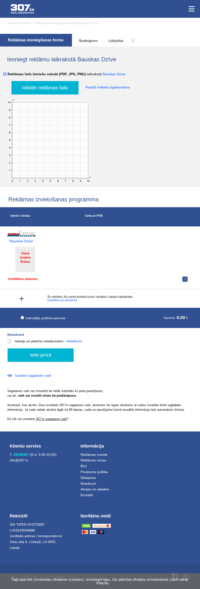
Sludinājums (88, 41)
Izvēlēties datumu (23, 279)
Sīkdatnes (88, 478)
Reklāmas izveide (94, 455)
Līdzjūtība (115, 41)
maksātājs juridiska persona (45, 318)
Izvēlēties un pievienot (62, 300)
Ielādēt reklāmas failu (45, 87)
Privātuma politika (94, 472)
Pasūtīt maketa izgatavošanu (107, 87)
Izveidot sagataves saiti (33, 375)
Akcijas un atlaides (94, 489)
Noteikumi (15, 335)
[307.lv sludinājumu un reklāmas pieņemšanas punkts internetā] (23, 9)
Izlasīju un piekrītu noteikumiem (39, 341)
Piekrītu (102, 583)
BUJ (83, 466)
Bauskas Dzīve (113, 74)
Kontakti (86, 495)
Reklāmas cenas (93, 460)
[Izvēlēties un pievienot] (21, 298)
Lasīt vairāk (179, 579)
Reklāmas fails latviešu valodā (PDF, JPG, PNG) (66, 74)
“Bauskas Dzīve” (21, 241)
